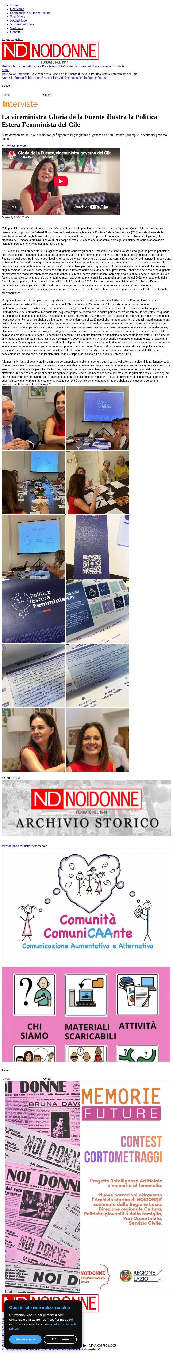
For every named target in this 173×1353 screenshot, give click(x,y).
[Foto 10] (34, 706)
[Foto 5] (34, 577)
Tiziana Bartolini (16, 146)
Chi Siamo (17, 9)
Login (6, 39)
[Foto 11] (97, 706)
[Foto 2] (97, 448)
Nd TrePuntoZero (22, 24)
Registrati (17, 39)
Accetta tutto (25, 1339)
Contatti (15, 32)
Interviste (23, 74)
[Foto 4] (97, 513)
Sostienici (16, 28)
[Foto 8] (34, 642)
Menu (5, 70)
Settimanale (33, 66)
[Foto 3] (34, 513)
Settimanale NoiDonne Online (30, 13)
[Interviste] (20, 106)
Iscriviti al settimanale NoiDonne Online (80, 77)
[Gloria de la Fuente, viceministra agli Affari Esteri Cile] (34, 770)
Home (14, 5)
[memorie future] (86, 1291)
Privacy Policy (11, 1349)
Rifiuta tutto (60, 1339)
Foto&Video (18, 20)
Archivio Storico (13, 77)
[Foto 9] (97, 642)
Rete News (17, 16)
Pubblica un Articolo (39, 77)
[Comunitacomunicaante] (86, 1061)
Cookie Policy (33, 1349)
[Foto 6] (97, 577)
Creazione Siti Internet (72, 1349)
